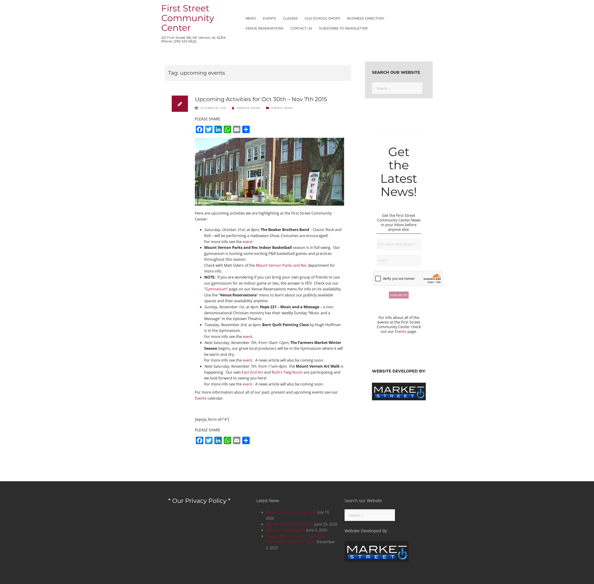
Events (269, 18)
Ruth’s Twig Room (287, 372)
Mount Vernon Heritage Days (291, 512)
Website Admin (248, 108)
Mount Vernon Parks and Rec (281, 265)
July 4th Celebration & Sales (289, 524)
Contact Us (301, 28)
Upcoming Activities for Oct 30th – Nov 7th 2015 (261, 99)
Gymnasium (216, 289)
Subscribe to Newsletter (343, 28)
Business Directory (365, 18)
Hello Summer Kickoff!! (285, 530)
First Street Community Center (187, 18)
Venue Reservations (264, 28)
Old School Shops (322, 18)
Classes (290, 18)
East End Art (252, 372)
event (247, 241)
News (250, 18)
